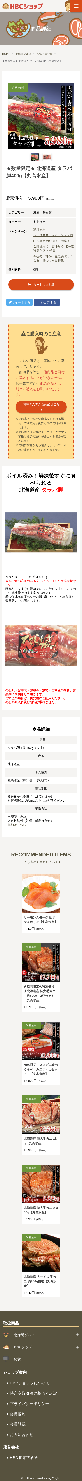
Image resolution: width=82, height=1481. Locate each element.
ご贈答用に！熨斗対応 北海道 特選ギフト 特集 (53, 248)
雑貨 (17, 1359)
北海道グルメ (24, 1335)
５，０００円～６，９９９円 (53, 235)
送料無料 (39, 229)
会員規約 (18, 1414)
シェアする (48, 302)
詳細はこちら (17, 824)
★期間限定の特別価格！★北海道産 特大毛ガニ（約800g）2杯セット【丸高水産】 (41, 993)
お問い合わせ (21, 1434)
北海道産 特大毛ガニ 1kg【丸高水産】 (40, 1141)
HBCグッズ (23, 1347)
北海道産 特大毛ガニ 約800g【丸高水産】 (41, 1210)
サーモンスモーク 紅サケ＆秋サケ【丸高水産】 (41, 920)
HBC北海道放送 (24, 1457)
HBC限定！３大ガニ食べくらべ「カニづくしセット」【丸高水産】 (41, 1069)
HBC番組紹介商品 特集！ (51, 241)
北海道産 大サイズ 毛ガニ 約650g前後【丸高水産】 (40, 1281)
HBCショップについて (30, 1383)
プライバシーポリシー (29, 1404)
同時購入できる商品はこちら (41, 406)
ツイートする (21, 302)
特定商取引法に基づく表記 (33, 1393)
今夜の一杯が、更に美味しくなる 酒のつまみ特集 (53, 258)
